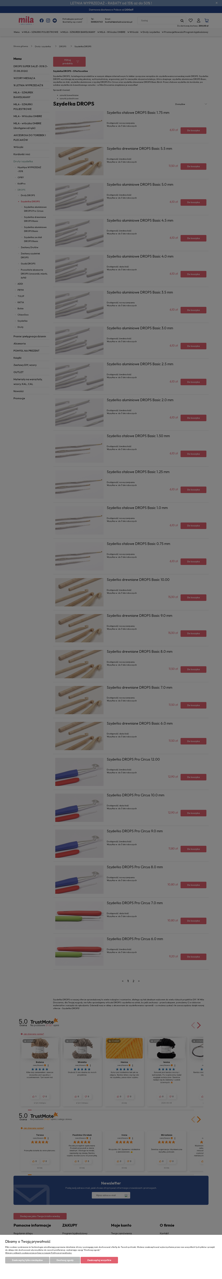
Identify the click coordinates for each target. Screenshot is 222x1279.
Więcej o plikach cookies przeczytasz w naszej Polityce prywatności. (38, 1253)
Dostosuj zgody (65, 1260)
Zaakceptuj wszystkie (99, 1260)
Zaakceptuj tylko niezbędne (27, 1260)
